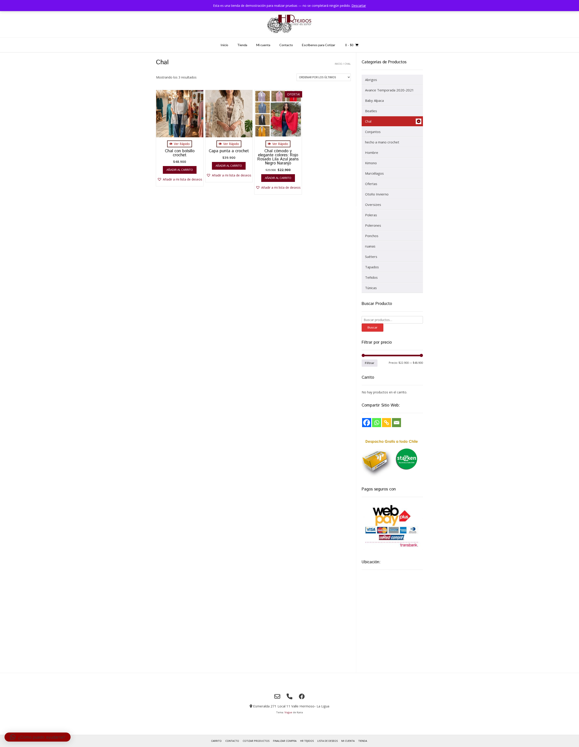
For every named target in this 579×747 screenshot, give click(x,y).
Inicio (224, 45)
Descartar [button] (358, 5)
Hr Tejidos (307, 740)
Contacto (286, 45)
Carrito (216, 740)
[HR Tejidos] (289, 24)
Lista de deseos (327, 740)
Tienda (242, 45)
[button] (179, 179)
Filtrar (369, 363)
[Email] (396, 422)
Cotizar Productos (256, 740)
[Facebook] (366, 422)
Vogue (288, 712)
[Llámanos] (289, 696)
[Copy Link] (386, 422)
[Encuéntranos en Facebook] (302, 696)
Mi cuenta (263, 45)
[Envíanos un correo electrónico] (277, 696)
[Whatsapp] (376, 422)
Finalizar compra (285, 740)
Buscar (372, 327)
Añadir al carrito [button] (179, 170)
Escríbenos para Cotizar (318, 45)
